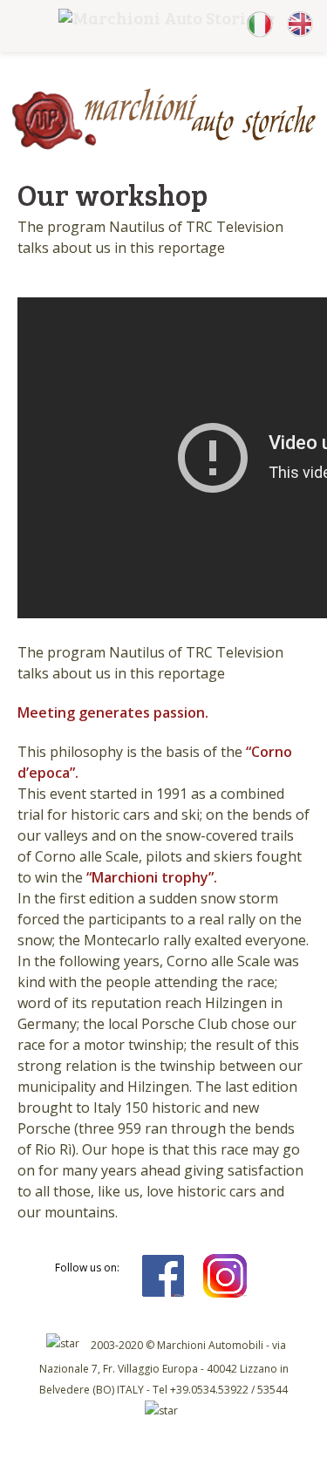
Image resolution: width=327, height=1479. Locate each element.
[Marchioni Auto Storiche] (163, 147)
